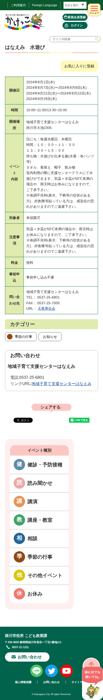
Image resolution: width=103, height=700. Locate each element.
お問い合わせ (30, 657)
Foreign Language (44, 5)
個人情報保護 (23, 682)
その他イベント (45, 575)
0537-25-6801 (31, 377)
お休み (35, 594)
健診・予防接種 (45, 464)
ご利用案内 (18, 5)
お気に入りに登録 (79, 66)
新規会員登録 (77, 17)
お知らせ (50, 337)
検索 (97, 39)
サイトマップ (80, 682)
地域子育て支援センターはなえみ (62, 384)
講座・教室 (40, 520)
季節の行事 (23, 337)
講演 (33, 501)
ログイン (77, 25)
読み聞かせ (40, 483)
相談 (33, 538)
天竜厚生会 (46, 308)
